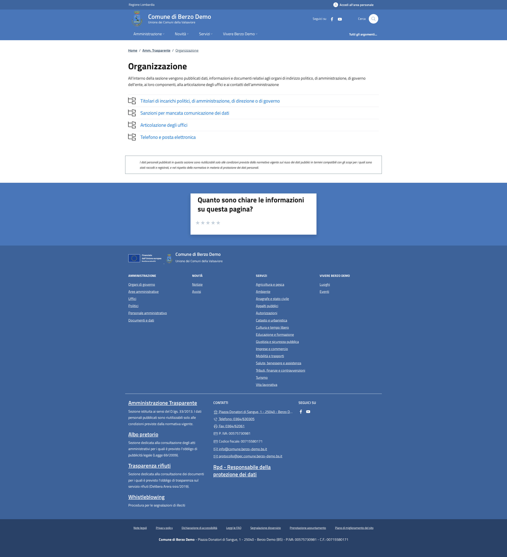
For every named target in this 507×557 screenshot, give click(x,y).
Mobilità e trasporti (270, 356)
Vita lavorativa (266, 384)
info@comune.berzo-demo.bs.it (242, 449)
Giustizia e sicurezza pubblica (277, 341)
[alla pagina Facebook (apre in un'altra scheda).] (330, 19)
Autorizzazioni (266, 313)
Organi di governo (141, 284)
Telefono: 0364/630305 (236, 419)
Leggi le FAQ (233, 528)
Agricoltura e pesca (270, 284)
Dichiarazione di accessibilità (199, 528)
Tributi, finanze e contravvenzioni (280, 370)
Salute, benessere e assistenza (278, 363)
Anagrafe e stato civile (272, 298)
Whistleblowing (146, 497)
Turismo (262, 377)
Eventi (324, 291)
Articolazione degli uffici (163, 125)
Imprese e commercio (272, 348)
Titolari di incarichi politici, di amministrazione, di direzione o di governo (210, 100)
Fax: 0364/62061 (231, 426)
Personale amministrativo (147, 313)
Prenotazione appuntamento (308, 528)
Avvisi (196, 291)
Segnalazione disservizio (265, 528)
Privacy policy (164, 528)
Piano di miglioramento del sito (354, 528)
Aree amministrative (143, 291)
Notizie (197, 284)
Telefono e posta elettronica (168, 137)
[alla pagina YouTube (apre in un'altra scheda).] (338, 19)
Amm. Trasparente (156, 50)
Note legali (140, 528)
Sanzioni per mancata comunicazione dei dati (184, 112)
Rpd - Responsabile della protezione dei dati (242, 470)
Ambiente (263, 291)
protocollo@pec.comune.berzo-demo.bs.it (250, 456)
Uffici (132, 298)
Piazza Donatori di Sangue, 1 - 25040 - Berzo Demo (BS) (256, 411)
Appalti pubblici (267, 305)
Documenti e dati (141, 320)
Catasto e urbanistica (271, 320)
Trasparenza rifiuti (149, 465)
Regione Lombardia (141, 4)
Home (132, 50)
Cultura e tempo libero (272, 327)
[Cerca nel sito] (373, 19)
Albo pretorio (143, 434)
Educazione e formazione (275, 334)
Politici (133, 305)
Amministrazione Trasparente (162, 403)
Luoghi (325, 284)
